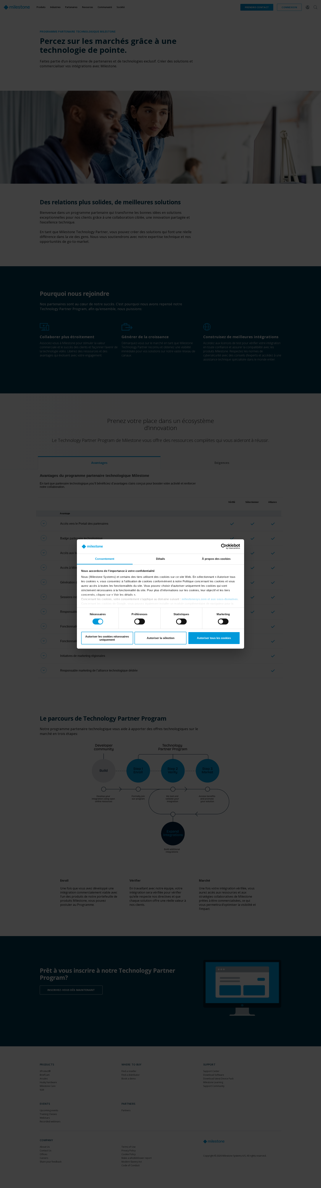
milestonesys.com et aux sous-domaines (210, 599)
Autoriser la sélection (160, 638)
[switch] (139, 621)
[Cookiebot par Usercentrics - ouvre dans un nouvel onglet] (223, 546)
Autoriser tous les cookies (214, 638)
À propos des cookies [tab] (216, 558)
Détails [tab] (160, 558)
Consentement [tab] (104, 558)
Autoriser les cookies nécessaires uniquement (107, 638)
